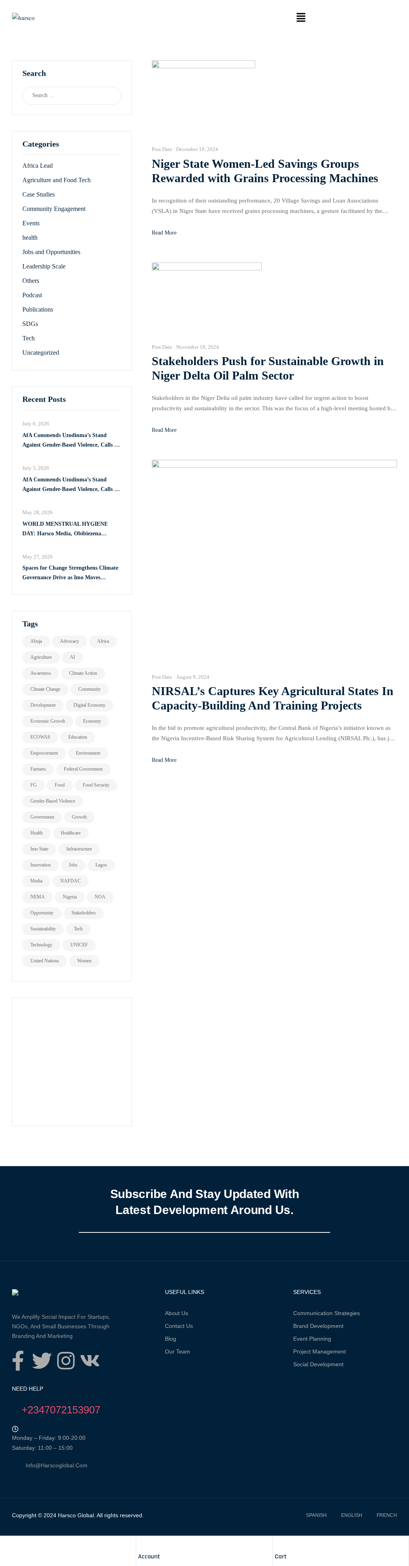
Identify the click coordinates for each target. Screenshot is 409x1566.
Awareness (40, 673)
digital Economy (89, 705)
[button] (301, 18)
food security (96, 785)
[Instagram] (66, 1361)
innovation (40, 865)
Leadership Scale (44, 266)
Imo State (39, 849)
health (30, 237)
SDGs (30, 323)
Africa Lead (37, 165)
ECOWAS (40, 737)
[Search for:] (64, 95)
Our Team (177, 1351)
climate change (45, 689)
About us (176, 1313)
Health (36, 833)
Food (60, 785)
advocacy (69, 641)
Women (84, 961)
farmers (38, 769)
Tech (28, 338)
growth (79, 817)
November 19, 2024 (197, 347)
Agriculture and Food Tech (56, 180)
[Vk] (90, 1361)
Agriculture (41, 657)
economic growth (47, 721)
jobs (73, 865)
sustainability (43, 929)
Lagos (101, 865)
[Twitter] (42, 1361)
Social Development (318, 1364)
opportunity (42, 913)
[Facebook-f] (18, 1361)
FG (33, 785)
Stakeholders (83, 913)
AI (72, 657)
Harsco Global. (75, 1515)
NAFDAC (70, 881)
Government (42, 817)
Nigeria (70, 897)
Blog (170, 1338)
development (43, 705)
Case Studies (38, 194)
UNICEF (79, 945)
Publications (37, 309)
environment (88, 753)
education (77, 737)
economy (92, 721)
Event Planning (312, 1338)
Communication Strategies (326, 1313)
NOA (100, 897)
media (36, 881)
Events (31, 223)
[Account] (142, 1544)
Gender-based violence (52, 801)
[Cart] (279, 1544)
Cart (281, 1556)
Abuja (36, 641)
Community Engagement (53, 208)
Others (30, 280)
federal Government (83, 769)
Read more (164, 233)
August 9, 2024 (192, 677)
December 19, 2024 (197, 149)
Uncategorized (40, 352)
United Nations (44, 961)
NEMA (37, 897)
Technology (41, 945)
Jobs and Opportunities (51, 251)
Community (89, 689)
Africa (103, 641)
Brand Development (318, 1326)
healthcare (71, 833)
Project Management (319, 1351)
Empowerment (44, 753)
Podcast (32, 295)
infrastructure (79, 849)
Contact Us (179, 1326)
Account (149, 1556)
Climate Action (83, 673)
